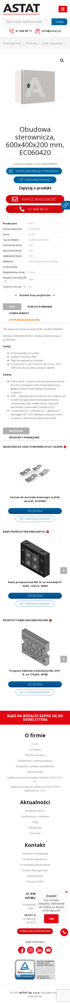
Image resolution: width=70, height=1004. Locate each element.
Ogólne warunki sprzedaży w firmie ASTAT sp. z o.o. (35, 779)
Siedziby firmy (35, 876)
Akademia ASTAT (35, 810)
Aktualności (35, 827)
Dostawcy (35, 749)
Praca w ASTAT (35, 881)
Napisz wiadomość (38, 199)
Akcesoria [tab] (16, 431)
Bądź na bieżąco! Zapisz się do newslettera (35, 718)
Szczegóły (35, 511)
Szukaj (59, 21)
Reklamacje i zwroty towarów (35, 760)
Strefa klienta (35, 772)
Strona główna (12, 43)
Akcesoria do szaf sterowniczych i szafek (32, 446)
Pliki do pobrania (35, 755)
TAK (51, 918)
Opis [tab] (12, 306)
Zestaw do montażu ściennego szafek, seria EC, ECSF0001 (35, 499)
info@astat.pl (35, 898)
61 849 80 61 (38, 209)
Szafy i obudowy (52, 43)
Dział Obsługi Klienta (35, 859)
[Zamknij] (66, 891)
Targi (35, 822)
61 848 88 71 (35, 893)
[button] (64, 932)
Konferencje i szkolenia (35, 816)
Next (63, 570)
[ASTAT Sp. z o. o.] (21, 9)
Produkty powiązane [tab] (24, 437)
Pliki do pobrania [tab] (40, 306)
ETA (31, 223)
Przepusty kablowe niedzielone (25, 620)
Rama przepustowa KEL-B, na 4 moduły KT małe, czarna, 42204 (35, 584)
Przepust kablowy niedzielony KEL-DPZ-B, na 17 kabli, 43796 (35, 672)
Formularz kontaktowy (35, 853)
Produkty (31, 43)
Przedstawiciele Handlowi (35, 864)
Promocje (35, 833)
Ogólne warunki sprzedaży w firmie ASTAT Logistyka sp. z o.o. (35, 788)
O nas (35, 744)
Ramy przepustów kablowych (24, 531)
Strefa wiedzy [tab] (19, 313)
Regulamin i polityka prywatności (35, 766)
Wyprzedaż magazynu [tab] (24, 320)
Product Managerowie (35, 870)
